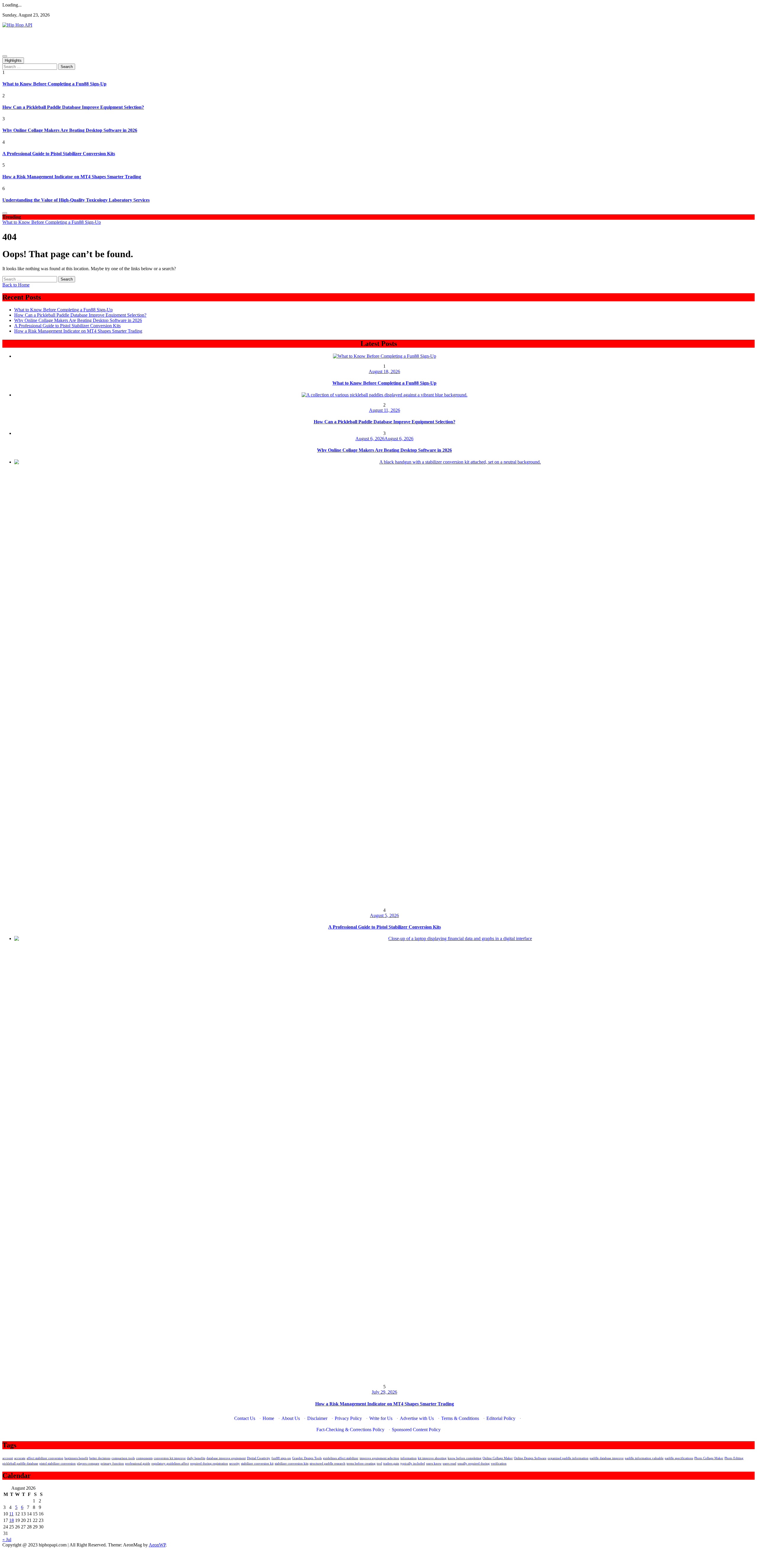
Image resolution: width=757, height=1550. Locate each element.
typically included (412, 1463)
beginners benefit (76, 1458)
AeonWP (157, 1544)
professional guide (137, 1463)
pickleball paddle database (20, 1463)
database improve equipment (226, 1458)
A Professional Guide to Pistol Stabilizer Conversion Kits (58, 153)
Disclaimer (317, 1418)
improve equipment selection (379, 1458)
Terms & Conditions (460, 1418)
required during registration (209, 1463)
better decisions (99, 1458)
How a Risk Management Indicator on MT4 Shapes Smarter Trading (71, 176)
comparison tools (123, 1458)
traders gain (391, 1463)
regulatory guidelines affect (170, 1463)
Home (268, 1418)
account (7, 1458)
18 (11, 1520)
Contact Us (244, 1418)
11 (11, 1513)
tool (379, 1463)
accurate (19, 1458)
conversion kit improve (170, 1458)
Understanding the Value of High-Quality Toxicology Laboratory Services (76, 200)
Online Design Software (530, 1458)
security (234, 1463)
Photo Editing (733, 1458)
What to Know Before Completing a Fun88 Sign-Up (54, 83)
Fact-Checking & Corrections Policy (350, 1429)
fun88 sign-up (281, 1458)
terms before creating (361, 1463)
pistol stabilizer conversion (57, 1463)
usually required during (473, 1463)
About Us (291, 1418)
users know (433, 1463)
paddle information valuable (644, 1458)
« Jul (6, 1539)
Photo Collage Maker (708, 1458)
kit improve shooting (432, 1458)
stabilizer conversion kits (291, 1463)
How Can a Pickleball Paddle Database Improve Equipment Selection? (73, 107)
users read (449, 1463)
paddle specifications (679, 1458)
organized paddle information (568, 1458)
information (408, 1458)
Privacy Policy (348, 1418)
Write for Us (380, 1418)
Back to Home (16, 284)
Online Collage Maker (498, 1458)
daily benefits (196, 1458)
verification (499, 1463)
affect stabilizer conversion (45, 1458)
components (144, 1458)
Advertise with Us (417, 1418)
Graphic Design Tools (307, 1458)
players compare (88, 1463)
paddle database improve (607, 1458)
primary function (112, 1463)
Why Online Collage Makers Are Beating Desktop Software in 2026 (69, 130)
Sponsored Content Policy (416, 1429)
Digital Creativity (258, 1458)
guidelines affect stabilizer (340, 1458)
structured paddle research (327, 1463)
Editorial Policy (500, 1418)
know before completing (464, 1458)
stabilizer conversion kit (257, 1463)
